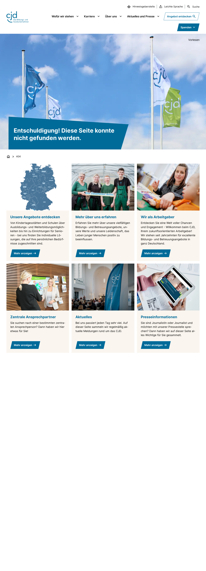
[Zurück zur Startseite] (8, 156)
